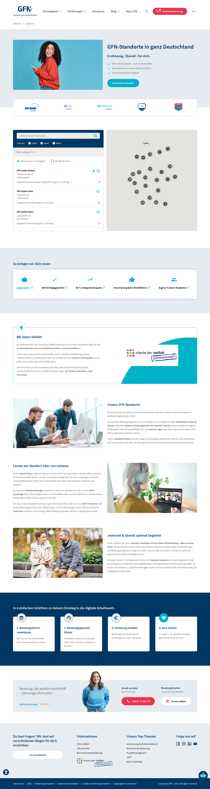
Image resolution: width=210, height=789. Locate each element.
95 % (89, 287)
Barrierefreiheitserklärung (89, 752)
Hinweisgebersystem (45, 783)
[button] (123, 83)
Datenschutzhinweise (68, 783)
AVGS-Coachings (134, 761)
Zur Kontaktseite (37, 754)
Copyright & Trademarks (125, 783)
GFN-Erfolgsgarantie (53, 287)
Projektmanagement (136, 752)
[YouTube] (195, 744)
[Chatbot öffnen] (203, 775)
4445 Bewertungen (28, 704)
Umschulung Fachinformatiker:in (142, 744)
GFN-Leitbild (83, 744)
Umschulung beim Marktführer (130, 287)
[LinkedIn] (189, 744)
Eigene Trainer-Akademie (172, 287)
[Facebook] (178, 744)
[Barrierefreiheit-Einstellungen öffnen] (6, 772)
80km (58, 143)
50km (46, 143)
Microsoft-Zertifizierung (138, 748)
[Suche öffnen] (147, 11)
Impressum (18, 783)
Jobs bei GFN (83, 748)
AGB (29, 783)
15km (34, 143)
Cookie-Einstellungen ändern (96, 783)
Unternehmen (87, 736)
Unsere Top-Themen (141, 736)
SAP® (129, 757)
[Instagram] (184, 744)
